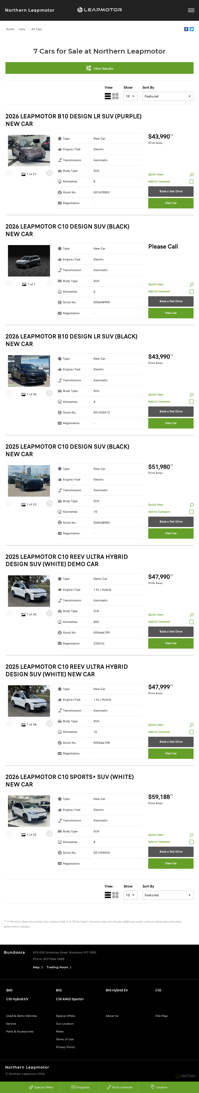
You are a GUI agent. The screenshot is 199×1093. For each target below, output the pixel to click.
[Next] (49, 173)
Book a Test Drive (171, 191)
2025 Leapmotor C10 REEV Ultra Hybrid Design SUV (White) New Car (66, 670)
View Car (171, 203)
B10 (59, 990)
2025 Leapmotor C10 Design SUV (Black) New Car (67, 450)
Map (36, 967)
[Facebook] (186, 29)
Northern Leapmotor (30, 10)
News (60, 1031)
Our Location (65, 1024)
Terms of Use (65, 1039)
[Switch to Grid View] (115, 96)
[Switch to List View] (108, 96)
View (109, 87)
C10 (158, 990)
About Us (112, 1016)
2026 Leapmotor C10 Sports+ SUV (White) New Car (69, 780)
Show (128, 87)
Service (11, 1024)
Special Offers (65, 1016)
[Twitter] (192, 29)
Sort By (148, 87)
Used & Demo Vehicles (21, 1016)
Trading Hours (57, 967)
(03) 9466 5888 (54, 959)
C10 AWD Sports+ (70, 999)
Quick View (155, 174)
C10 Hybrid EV (17, 999)
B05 (9, 990)
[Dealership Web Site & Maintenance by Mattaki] (185, 1076)
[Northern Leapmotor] (99, 10)
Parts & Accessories (19, 1031)
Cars (22, 29)
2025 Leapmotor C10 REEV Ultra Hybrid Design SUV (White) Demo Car (66, 560)
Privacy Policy (65, 1047)
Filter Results (103, 68)
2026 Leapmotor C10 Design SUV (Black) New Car (67, 230)
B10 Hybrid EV (117, 990)
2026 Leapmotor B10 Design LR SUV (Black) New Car (71, 340)
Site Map (161, 1016)
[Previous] (8, 173)
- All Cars (36, 29)
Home (10, 29)
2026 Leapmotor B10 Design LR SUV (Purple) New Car (73, 120)
